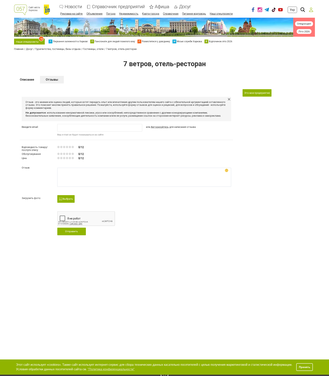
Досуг (185, 6)
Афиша (162, 6)
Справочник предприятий (118, 6)
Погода (110, 13)
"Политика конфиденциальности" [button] (111, 369)
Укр (292, 10)
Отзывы (52, 79)
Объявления (94, 13)
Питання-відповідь (194, 13)
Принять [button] (304, 367)
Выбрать (67, 198)
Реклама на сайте (71, 13)
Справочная (170, 13)
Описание (27, 79)
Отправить (71, 231)
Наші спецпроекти (221, 13)
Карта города (150, 13)
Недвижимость (128, 13)
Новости (73, 6)
